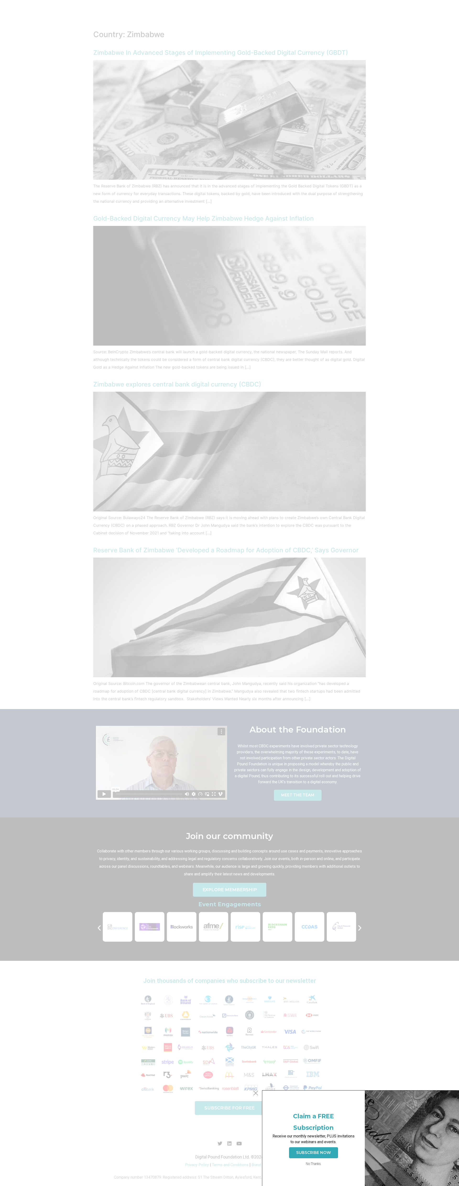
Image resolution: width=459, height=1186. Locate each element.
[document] (229, 593)
